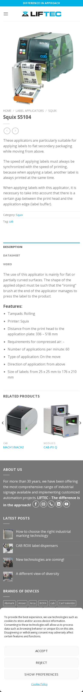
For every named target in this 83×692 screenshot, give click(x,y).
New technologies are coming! (40, 560)
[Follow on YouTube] (66, 504)
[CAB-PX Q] (62, 421)
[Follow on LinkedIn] (58, 504)
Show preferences (41, 674)
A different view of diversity (37, 574)
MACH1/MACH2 (13, 447)
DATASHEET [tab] (11, 255)
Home (7, 111)
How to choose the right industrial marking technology (43, 534)
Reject (41, 662)
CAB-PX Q (50, 447)
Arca (33, 603)
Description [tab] (12, 247)
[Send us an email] (43, 504)
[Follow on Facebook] (35, 504)
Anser (22, 603)
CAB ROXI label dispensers (37, 546)
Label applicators (30, 111)
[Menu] (5, 14)
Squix (52, 111)
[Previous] (3, 431)
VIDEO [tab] (7, 264)
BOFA (43, 603)
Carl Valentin (67, 603)
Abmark (9, 603)
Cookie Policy (39, 684)
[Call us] (51, 504)
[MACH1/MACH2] (21, 421)
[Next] (80, 431)
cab (11, 221)
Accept (41, 651)
